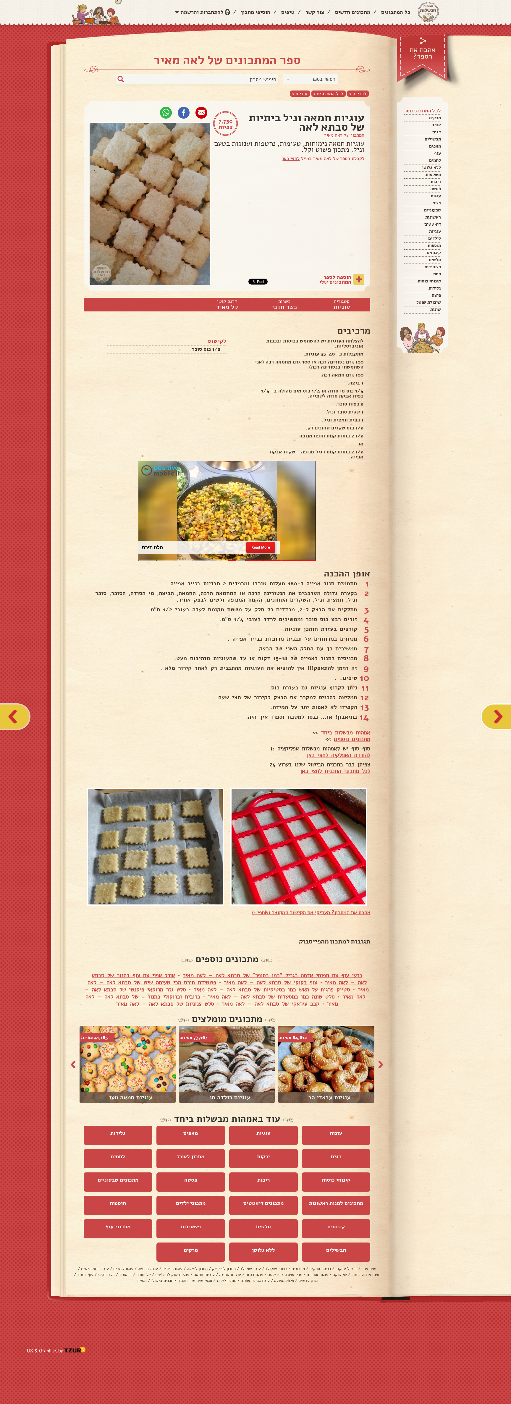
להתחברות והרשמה (202, 12)
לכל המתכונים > (328, 94)
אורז (436, 125)
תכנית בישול (162, 1280)
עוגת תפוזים (172, 1268)
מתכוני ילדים (191, 1203)
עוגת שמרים (123, 1268)
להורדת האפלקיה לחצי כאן (338, 755)
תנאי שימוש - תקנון (195, 1280)
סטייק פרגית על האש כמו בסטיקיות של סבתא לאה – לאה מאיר (272, 989)
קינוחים (434, 253)
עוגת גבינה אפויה (255, 1280)
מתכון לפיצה (197, 1268)
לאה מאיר (333, 135)
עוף (437, 153)
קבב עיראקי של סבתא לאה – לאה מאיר (270, 1004)
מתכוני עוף (118, 1226)
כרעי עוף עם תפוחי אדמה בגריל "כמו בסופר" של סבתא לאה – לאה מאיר (272, 975)
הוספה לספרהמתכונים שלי (335, 279)
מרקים (435, 118)
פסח (437, 274)
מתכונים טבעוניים (118, 1179)
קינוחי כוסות (429, 281)
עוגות (436, 196)
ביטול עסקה (346, 1268)
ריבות (436, 182)
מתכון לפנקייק (224, 1268)
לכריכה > (357, 94)
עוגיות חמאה (204, 1274)
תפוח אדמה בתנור (365, 1274)
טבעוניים (432, 210)
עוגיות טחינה (230, 1274)
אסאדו (141, 1280)
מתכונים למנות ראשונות (336, 1203)
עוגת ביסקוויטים (95, 1268)
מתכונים (298, 1268)
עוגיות (435, 231)
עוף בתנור (85, 1274)
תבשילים (433, 139)
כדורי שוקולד (276, 1268)
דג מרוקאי (106, 1274)
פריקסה (274, 1274)
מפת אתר (368, 1268)
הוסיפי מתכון (255, 12)
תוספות (434, 245)
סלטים (435, 260)
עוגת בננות (254, 1274)
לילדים (434, 238)
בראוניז (125, 1274)
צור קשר (314, 12)
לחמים (435, 160)
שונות (435, 309)
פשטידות (432, 267)
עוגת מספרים (317, 1274)
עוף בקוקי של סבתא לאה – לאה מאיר (270, 982)
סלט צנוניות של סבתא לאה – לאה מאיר (165, 1004)
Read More (260, 547)
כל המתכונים (395, 12)
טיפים (288, 12)
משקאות (433, 174)
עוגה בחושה (148, 1268)
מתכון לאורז (190, 1156)
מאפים (435, 146)
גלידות (434, 288)
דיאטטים (432, 224)
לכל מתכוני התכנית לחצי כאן (335, 771)
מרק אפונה (293, 1274)
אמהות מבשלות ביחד (345, 732)
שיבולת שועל (428, 302)
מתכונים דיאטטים (263, 1203)
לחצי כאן (291, 158)
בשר (437, 203)
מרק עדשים (308, 1280)
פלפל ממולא (284, 1280)
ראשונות (433, 217)
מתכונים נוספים (352, 739)
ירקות (263, 1156)
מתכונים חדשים (352, 12)
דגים (436, 132)
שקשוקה (340, 1274)
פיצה (436, 295)
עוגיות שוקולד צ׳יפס (172, 1274)
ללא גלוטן (431, 167)
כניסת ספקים (320, 1268)
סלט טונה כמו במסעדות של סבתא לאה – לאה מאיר (271, 997)
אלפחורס (143, 1274)
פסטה (435, 189)
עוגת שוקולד (250, 1268)
